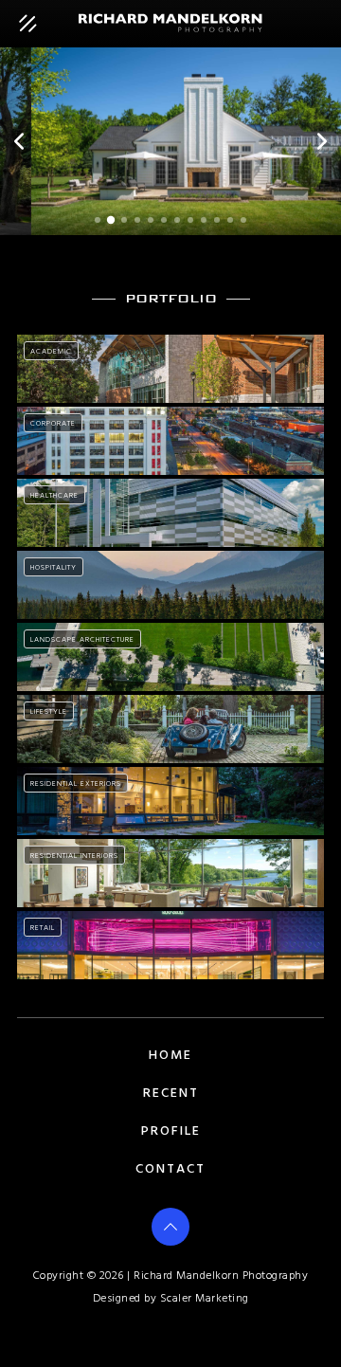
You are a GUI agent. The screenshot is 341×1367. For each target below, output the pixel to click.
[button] (19, 141)
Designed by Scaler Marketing (171, 1298)
